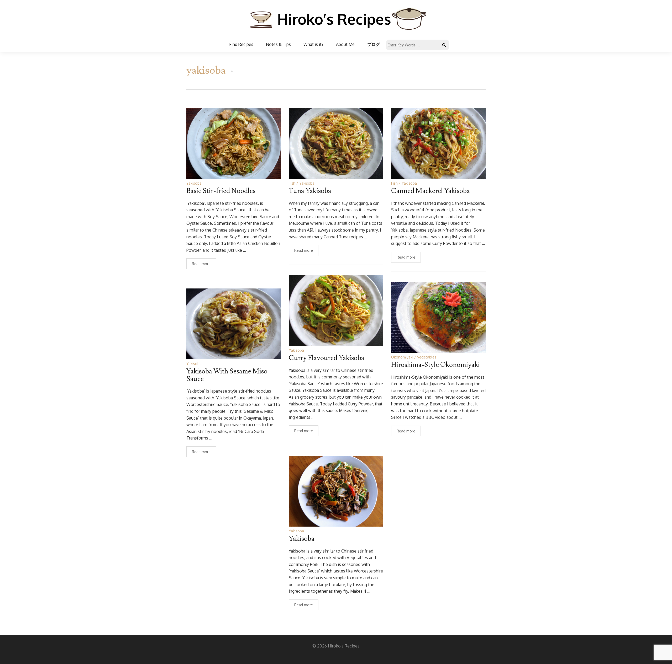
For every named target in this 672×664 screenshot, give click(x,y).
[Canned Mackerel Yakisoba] (438, 143)
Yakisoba (194, 183)
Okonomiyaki (402, 357)
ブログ (373, 44)
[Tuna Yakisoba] (336, 143)
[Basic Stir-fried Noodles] (233, 143)
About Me (345, 44)
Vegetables (426, 357)
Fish (292, 183)
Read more (201, 263)
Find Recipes (241, 44)
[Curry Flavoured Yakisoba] (336, 310)
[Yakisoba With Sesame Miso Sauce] (233, 323)
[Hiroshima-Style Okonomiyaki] (438, 317)
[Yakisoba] (336, 491)
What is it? (313, 44)
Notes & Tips (278, 44)
